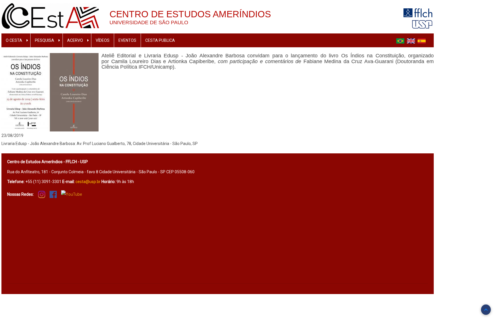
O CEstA (14, 40)
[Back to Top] (486, 309)
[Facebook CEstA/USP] (53, 194)
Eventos (127, 40)
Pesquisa (44, 40)
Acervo (75, 40)
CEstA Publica (160, 40)
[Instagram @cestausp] (41, 194)
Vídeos (103, 40)
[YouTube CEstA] (71, 194)
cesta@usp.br (88, 181)
